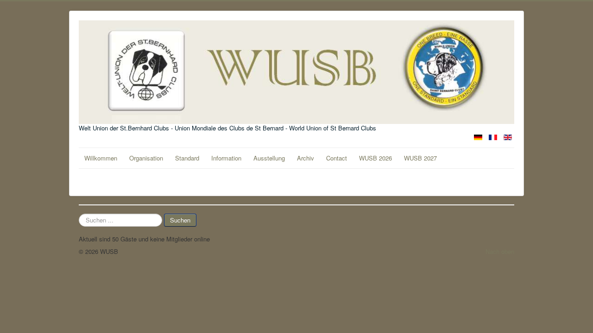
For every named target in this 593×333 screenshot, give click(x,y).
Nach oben (500, 251)
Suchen (180, 220)
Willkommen (100, 158)
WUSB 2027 (420, 158)
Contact (336, 158)
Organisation (146, 158)
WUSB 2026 (375, 158)
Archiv (305, 158)
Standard (187, 158)
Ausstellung (269, 158)
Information (226, 158)
